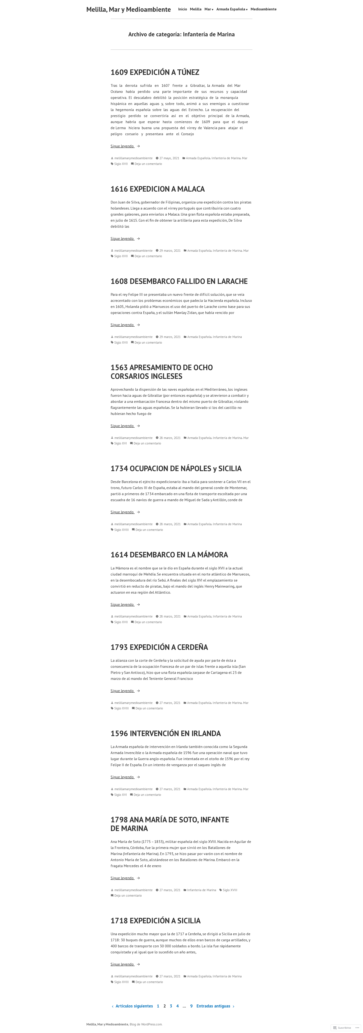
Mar (208, 9)
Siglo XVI (120, 443)
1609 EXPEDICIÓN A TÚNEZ (155, 72)
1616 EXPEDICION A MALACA (158, 189)
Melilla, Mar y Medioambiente (128, 9)
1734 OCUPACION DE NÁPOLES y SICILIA (176, 468)
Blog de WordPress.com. (146, 1024)
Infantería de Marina (226, 158)
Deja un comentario (148, 163)
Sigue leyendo (123, 146)
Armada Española (230, 9)
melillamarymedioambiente (133, 158)
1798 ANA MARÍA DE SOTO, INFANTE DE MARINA (170, 824)
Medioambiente (264, 9)
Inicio (182, 9)
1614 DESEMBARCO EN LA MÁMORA (169, 554)
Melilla (196, 9)
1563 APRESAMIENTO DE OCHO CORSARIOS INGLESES (162, 371)
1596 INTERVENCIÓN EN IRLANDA (166, 733)
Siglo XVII (121, 164)
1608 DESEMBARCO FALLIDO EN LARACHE (179, 281)
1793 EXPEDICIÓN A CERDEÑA (159, 647)
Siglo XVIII (121, 529)
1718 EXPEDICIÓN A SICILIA (156, 920)
